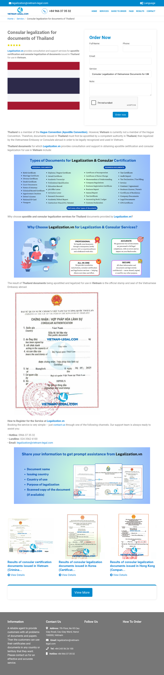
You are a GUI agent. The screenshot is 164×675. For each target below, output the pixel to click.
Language (149, 3)
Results (140, 11)
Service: (93, 68)
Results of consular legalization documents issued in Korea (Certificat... (80, 566)
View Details (17, 574)
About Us (127, 628)
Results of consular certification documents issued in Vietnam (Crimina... (30, 566)
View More (82, 592)
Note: (92, 81)
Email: (92, 56)
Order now (120, 114)
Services (104, 11)
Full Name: (94, 43)
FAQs (131, 11)
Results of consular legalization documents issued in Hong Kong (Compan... (132, 566)
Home (94, 11)
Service (20, 18)
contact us (59, 424)
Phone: (126, 43)
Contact (151, 11)
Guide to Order (118, 11)
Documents (128, 637)
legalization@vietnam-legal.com (30, 3)
